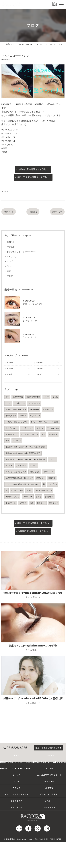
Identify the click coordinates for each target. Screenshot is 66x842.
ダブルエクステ (11, 434)
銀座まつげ (41, 503)
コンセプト (17, 441)
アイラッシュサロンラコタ (16, 472)
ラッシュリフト (34, 403)
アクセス (33, 466)
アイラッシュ (48, 410)
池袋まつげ (53, 503)
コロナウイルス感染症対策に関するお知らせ (22, 484)
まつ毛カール (19, 403)
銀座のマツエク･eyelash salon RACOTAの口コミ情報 (25, 447)
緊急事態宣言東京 (33, 397)
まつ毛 (55, 397)
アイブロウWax (53, 428)
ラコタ (29, 491)
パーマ (46, 397)
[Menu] (61, 4)
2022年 (39, 368)
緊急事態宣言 (18, 397)
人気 (43, 434)
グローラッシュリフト (29, 434)
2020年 (39, 374)
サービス (52, 459)
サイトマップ (49, 807)
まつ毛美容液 (11, 416)
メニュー (9, 466)
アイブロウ (12, 256)
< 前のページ (9, 212)
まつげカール (11, 503)
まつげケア (49, 497)
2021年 (10, 374)
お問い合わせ (35, 472)
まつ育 (38, 497)
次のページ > (57, 212)
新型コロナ (40, 478)
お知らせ (11, 242)
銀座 (9, 271)
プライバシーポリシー (43, 491)
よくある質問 (21, 466)
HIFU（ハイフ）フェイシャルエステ (45, 422)
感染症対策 (53, 434)
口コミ (10, 266)
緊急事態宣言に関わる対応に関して (19, 478)
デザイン (40, 428)
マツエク (4, 191)
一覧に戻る (33, 212)
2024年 (39, 363)
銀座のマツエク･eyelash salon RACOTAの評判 (23, 453)
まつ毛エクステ (27, 428)
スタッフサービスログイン (16, 410)
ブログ (10, 276)
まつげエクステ (17, 491)
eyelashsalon (34, 410)
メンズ (10, 261)
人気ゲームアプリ (12, 497)
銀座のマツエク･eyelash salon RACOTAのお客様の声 (25, 459)
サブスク (22, 503)
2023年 (10, 368)
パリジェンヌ (35, 416)
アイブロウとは (11, 428)
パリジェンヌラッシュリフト (17, 422)
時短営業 (52, 478)
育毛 (7, 397)
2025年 (10, 363)
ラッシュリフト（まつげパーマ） (22, 252)
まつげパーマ (48, 472)
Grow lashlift (27, 497)
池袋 (31, 503)
